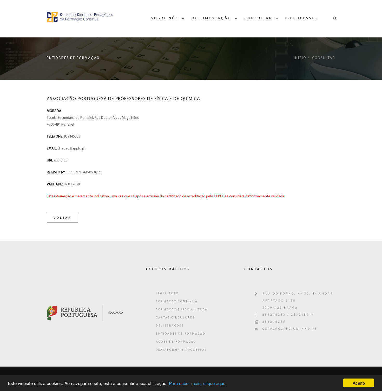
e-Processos (301, 18)
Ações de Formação (176, 342)
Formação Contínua (177, 301)
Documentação (212, 18)
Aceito (359, 383)
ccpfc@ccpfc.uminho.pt (289, 329)
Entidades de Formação (180, 334)
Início (300, 58)
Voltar (62, 217)
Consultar (258, 18)
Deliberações (170, 325)
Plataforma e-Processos (181, 350)
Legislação (167, 293)
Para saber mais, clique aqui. (197, 383)
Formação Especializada (182, 309)
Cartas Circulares (175, 317)
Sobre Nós (165, 18)
